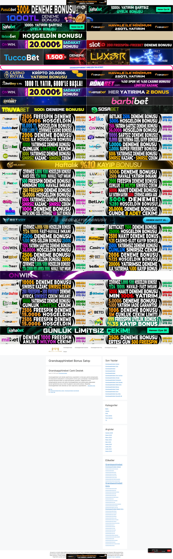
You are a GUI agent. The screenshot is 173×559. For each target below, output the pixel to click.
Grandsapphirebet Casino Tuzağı (111, 477)
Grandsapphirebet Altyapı (112, 377)
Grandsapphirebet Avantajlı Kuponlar (111, 468)
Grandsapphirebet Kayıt (111, 391)
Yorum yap (52, 392)
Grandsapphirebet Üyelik (112, 389)
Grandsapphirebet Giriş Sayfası (113, 375)
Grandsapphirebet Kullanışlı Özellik (111, 505)
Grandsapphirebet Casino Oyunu (111, 475)
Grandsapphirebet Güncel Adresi (111, 488)
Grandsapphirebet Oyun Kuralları (111, 512)
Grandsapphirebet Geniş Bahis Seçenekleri (112, 479)
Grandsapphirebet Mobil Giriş (113, 384)
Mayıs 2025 (108, 437)
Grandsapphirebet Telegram (110, 526)
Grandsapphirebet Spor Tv (110, 524)
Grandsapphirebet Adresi (112, 364)
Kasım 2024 (108, 451)
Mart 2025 (108, 442)
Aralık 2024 (108, 449)
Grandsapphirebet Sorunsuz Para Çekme (112, 523)
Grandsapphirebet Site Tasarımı (110, 521)
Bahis (106, 408)
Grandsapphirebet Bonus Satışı (57, 390)
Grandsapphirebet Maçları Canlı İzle (111, 507)
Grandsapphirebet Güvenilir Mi (113, 396)
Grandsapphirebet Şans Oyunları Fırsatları (112, 543)
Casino (107, 411)
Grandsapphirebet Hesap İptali (110, 495)
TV (106, 420)
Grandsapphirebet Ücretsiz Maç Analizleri (112, 536)
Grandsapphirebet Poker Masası (111, 516)
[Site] (43, 118)
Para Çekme (108, 415)
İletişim (65, 351)
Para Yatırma (108, 418)
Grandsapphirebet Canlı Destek (66, 370)
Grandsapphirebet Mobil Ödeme (110, 511)
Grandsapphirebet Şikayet (111, 347)
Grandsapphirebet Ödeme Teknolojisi (111, 535)
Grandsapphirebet (67, 347)
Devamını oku (91, 385)
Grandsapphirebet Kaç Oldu (113, 394)
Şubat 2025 (108, 444)
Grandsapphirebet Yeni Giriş (110, 531)
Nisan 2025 (108, 439)
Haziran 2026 (109, 433)
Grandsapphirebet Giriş (96, 347)
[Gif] (86, 165)
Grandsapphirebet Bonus (112, 387)
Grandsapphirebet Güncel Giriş (110, 490)
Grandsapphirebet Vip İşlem (110, 528)
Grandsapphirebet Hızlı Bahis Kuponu (111, 497)
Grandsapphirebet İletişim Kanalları (111, 540)
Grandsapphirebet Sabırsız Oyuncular (111, 519)
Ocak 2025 (108, 446)
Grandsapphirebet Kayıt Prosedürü (111, 500)
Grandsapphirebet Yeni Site (110, 533)
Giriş (51, 389)
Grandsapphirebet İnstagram (113, 380)
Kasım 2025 (108, 435)
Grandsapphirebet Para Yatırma (110, 514)
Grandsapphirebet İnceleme (81, 347)
